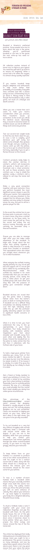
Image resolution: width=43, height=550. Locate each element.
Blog (37, 17)
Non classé (23, 40)
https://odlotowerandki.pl (12, 401)
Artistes (31, 17)
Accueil (26, 17)
